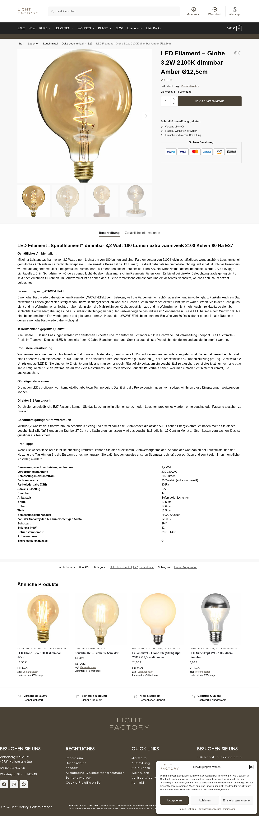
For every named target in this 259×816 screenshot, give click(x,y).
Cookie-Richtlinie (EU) (84, 782)
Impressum (229, 809)
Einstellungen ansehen (237, 800)
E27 (90, 43)
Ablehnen (204, 800)
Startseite (139, 758)
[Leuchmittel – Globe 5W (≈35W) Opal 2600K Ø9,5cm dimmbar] (158, 619)
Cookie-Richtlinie (187, 809)
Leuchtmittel (50, 43)
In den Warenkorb (209, 101)
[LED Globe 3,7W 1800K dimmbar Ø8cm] (43, 619)
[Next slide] (146, 116)
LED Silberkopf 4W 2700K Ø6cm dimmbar (211, 655)
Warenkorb (214, 14)
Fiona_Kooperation (185, 567)
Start (21, 43)
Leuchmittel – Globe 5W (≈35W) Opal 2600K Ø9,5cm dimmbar (156, 655)
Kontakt (72, 767)
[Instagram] (14, 784)
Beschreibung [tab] (109, 232)
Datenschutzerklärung (209, 809)
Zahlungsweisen (78, 777)
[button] (251, 767)
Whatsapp (235, 14)
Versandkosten (190, 86)
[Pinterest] (24, 784)
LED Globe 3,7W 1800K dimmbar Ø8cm (39, 655)
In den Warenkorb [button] (43, 683)
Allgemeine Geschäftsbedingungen (95, 772)
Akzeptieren (174, 800)
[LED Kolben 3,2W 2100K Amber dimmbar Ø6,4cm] (240, 53)
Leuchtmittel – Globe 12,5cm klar (96, 653)
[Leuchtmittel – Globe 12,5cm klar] (101, 619)
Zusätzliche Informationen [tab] (142, 232)
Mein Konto (194, 14)
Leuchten (33, 43)
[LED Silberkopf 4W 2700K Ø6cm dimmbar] (215, 619)
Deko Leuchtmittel (73, 43)
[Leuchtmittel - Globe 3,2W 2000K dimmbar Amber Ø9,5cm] (236, 53)
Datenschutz (76, 763)
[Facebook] (4, 784)
